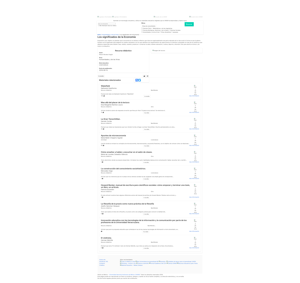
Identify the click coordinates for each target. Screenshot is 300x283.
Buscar (189, 24)
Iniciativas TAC (103, 261)
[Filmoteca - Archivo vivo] (128, 263)
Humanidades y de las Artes (151, 32)
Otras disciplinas (166, 32)
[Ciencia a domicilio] (142, 263)
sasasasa (175, 32)
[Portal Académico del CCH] (157, 263)
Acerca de (102, 259)
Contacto (102, 263)
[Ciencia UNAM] (172, 263)
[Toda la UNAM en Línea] (127, 261)
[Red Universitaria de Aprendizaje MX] (147, 261)
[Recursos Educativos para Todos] (187, 263)
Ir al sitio (101, 76)
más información (194, 96)
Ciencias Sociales (175, 30)
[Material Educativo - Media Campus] (131, 265)
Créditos (101, 265)
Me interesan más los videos (108, 25)
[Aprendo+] (162, 261)
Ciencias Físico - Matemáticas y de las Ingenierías (157, 28)
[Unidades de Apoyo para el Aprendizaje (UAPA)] (181, 261)
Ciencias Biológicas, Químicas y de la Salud (155, 30)
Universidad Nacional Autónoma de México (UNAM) (124, 274)
